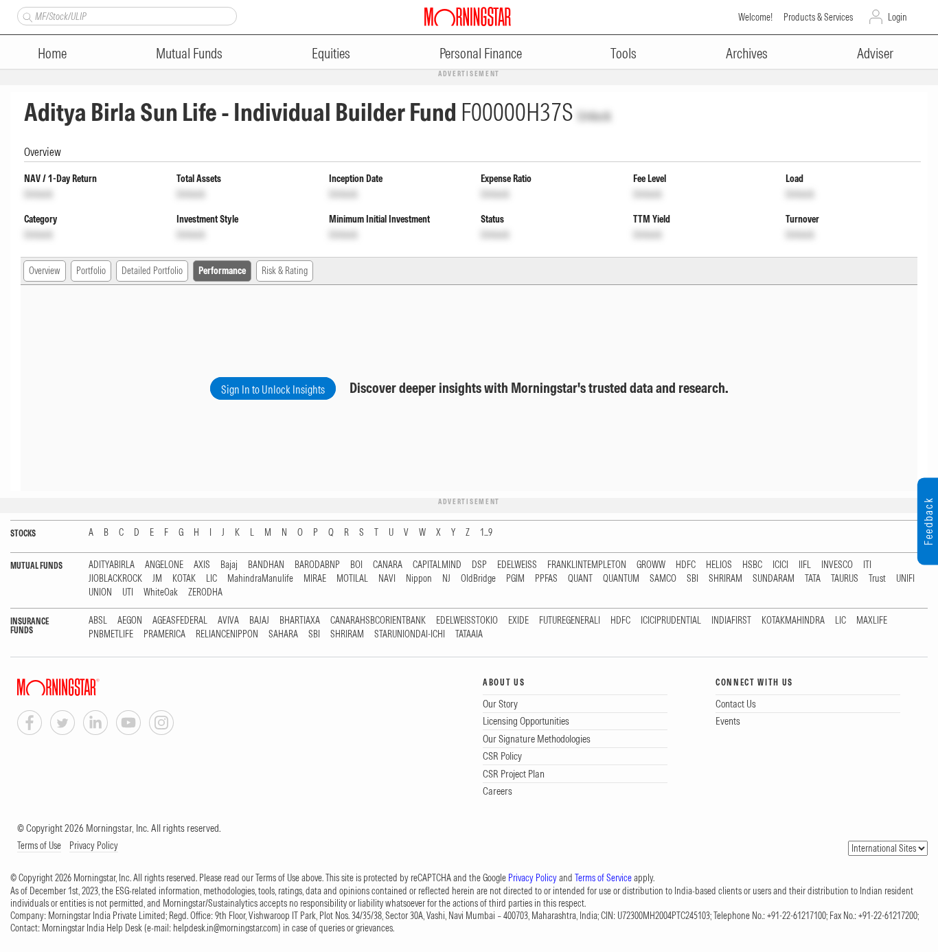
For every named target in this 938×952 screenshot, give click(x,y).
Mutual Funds (189, 53)
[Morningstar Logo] (467, 16)
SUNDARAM (773, 579)
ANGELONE (164, 565)
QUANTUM (621, 579)
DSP (479, 565)
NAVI (387, 579)
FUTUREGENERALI (569, 620)
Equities (331, 53)
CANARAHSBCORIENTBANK (378, 620)
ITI (867, 565)
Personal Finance (480, 53)
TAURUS (844, 579)
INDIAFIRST (731, 620)
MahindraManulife (260, 579)
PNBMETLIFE (111, 634)
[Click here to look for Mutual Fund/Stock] (25, 16)
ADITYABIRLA (112, 565)
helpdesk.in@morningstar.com (225, 928)
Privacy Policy (93, 845)
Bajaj (229, 565)
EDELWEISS (517, 565)
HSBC (752, 565)
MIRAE (315, 579)
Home (52, 53)
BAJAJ (259, 620)
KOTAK (184, 579)
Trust (877, 579)
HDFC (686, 565)
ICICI (780, 565)
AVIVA (228, 620)
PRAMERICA (164, 634)
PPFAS (546, 579)
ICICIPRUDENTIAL (671, 620)
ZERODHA (205, 592)
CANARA (387, 565)
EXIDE (518, 620)
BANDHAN (266, 565)
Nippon (419, 579)
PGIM (515, 579)
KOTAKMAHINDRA (793, 620)
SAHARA (283, 634)
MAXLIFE (871, 620)
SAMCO (663, 579)
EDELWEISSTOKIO (467, 620)
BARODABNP (317, 565)
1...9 (486, 533)
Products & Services (818, 17)
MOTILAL (352, 579)
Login (897, 17)
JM (157, 579)
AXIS (202, 565)
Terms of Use (39, 845)
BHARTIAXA (299, 620)
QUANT (580, 579)
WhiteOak (161, 592)
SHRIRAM (725, 579)
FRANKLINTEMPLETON (586, 565)
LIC (211, 579)
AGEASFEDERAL (179, 620)
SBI (692, 579)
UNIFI (905, 579)
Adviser (875, 53)
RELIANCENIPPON (227, 634)
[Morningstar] (86, 687)
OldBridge (478, 579)
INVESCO (837, 565)
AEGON (129, 620)
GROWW (651, 565)
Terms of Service (603, 878)
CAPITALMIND (437, 565)
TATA (813, 579)
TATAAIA (469, 634)
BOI (356, 565)
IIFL (805, 565)
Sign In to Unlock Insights (273, 389)
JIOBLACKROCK (115, 579)
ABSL (98, 620)
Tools (623, 53)
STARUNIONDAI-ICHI (409, 634)
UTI (127, 592)
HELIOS (719, 565)
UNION (100, 592)
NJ (446, 579)
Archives (747, 53)
